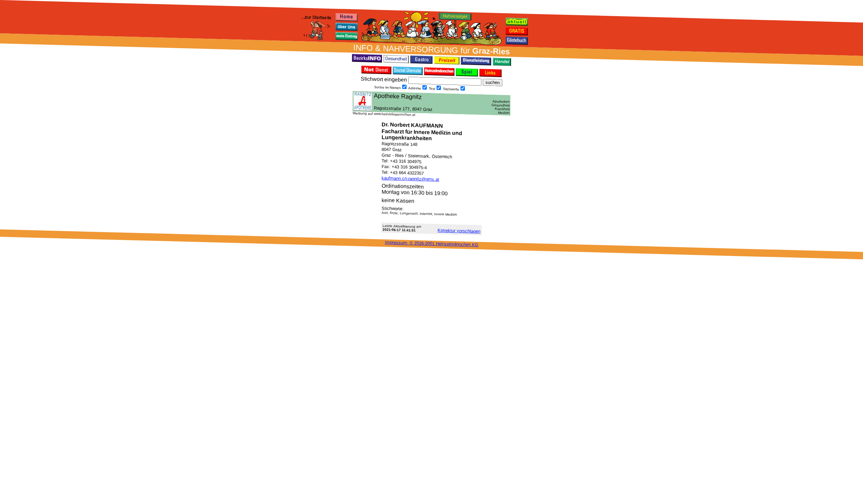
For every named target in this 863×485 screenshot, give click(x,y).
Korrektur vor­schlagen (459, 231)
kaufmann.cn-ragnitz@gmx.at (410, 178)
